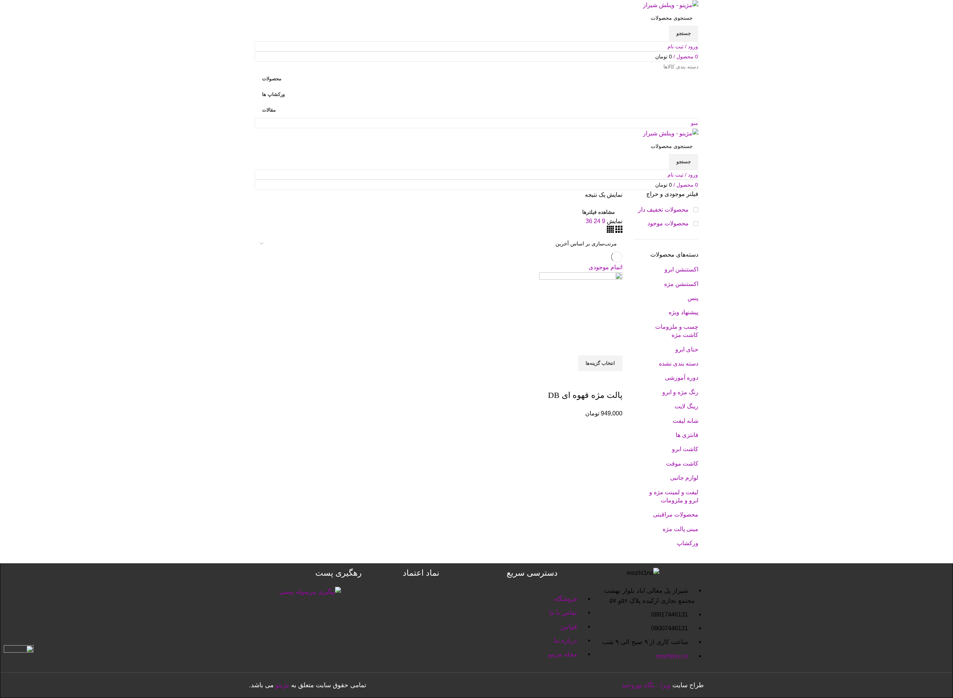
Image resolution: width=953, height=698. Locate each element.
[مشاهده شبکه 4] (610, 231)
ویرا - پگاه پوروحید (646, 685)
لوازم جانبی (684, 478)
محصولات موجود (668, 223)
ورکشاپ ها (273, 94)
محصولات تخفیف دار (664, 209)
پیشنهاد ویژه (683, 312)
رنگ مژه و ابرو (680, 392)
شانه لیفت (685, 421)
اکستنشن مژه (681, 284)
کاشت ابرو (685, 449)
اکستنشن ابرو (681, 269)
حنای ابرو (686, 349)
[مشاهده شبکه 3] (618, 231)
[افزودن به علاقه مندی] (573, 380)
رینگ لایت (686, 406)
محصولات (271, 78)
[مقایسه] (613, 380)
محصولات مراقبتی (675, 514)
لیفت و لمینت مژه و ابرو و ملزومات (673, 496)
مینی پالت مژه (680, 529)
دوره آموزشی (681, 377)
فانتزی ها (687, 435)
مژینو (282, 685)
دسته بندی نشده (678, 363)
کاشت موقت (682, 463)
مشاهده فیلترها (598, 212)
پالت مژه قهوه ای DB (585, 395)
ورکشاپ (687, 543)
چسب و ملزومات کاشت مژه (676, 331)
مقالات (269, 110)
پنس (693, 298)
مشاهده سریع (593, 380)
